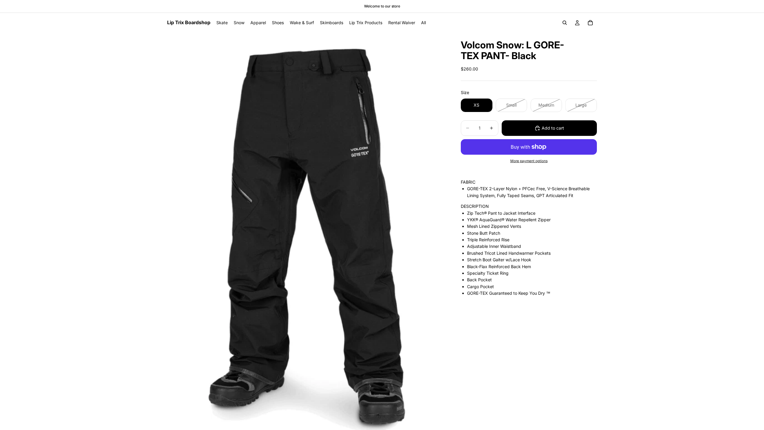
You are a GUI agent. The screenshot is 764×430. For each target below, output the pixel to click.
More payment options (529, 161)
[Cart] (590, 22)
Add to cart (553, 127)
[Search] (564, 22)
